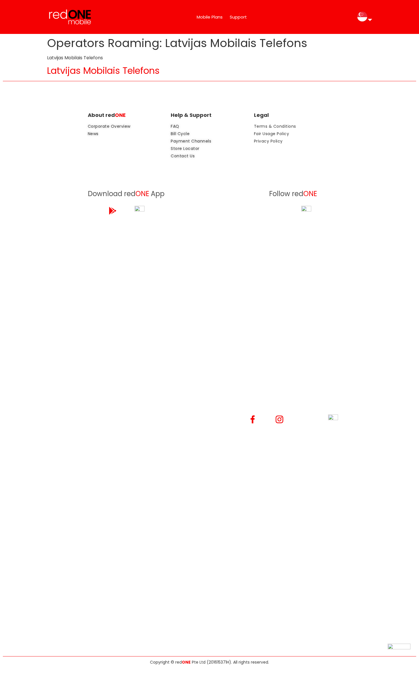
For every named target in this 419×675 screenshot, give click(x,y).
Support (238, 17)
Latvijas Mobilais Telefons (103, 70)
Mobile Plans (210, 17)
